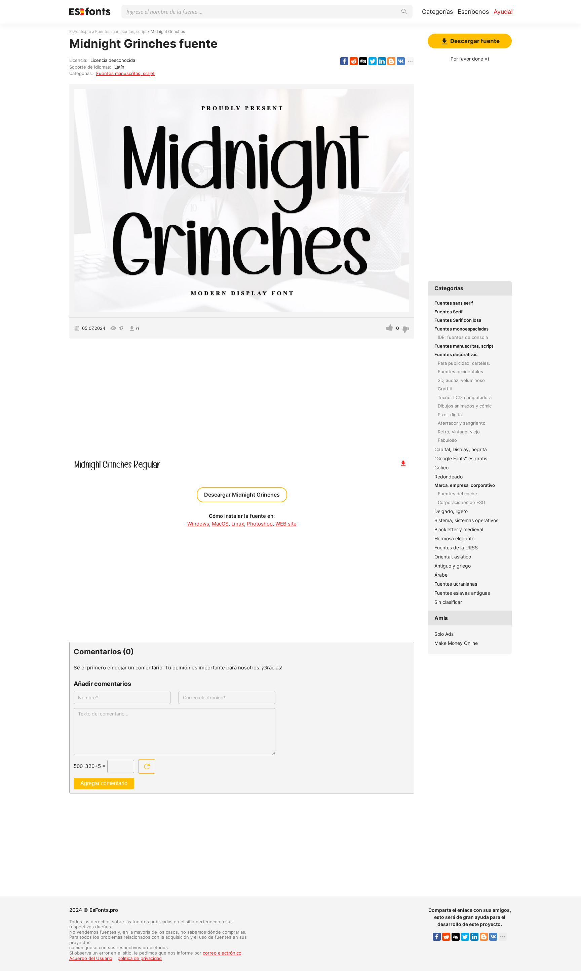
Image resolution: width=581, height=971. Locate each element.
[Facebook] (344, 61)
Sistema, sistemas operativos (466, 520)
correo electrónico (222, 953)
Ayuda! (503, 11)
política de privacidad (140, 958)
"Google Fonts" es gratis (460, 458)
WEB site (286, 523)
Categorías (437, 11)
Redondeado (448, 476)
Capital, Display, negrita (460, 449)
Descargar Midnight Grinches (242, 494)
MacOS (220, 523)
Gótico (441, 467)
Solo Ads (444, 634)
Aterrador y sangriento (462, 423)
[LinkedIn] (382, 61)
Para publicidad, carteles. (464, 363)
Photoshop (260, 523)
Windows (198, 523)
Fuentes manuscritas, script (125, 73)
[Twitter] (373, 61)
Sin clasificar (448, 602)
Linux (237, 523)
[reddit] (354, 61)
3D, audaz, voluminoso (461, 380)
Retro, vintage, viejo (459, 431)
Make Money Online (456, 643)
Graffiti (445, 388)
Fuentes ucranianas (455, 584)
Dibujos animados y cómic (465, 406)
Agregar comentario (103, 783)
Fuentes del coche (457, 493)
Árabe (441, 575)
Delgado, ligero (451, 511)
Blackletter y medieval (458, 529)
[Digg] (363, 61)
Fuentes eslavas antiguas (462, 593)
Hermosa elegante (454, 538)
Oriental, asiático (452, 556)
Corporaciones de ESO (461, 502)
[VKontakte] (401, 61)
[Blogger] (391, 61)
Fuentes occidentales (460, 371)
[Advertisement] (241, 396)
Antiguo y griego (452, 566)
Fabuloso (447, 440)
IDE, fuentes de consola (463, 337)
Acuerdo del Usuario (90, 958)
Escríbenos (473, 11)
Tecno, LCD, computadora (465, 397)
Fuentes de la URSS (456, 547)
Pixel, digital (450, 414)
